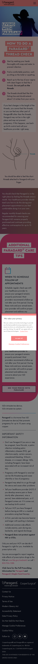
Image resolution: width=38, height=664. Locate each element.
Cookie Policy (24, 331)
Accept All (19, 338)
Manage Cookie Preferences (19, 344)
